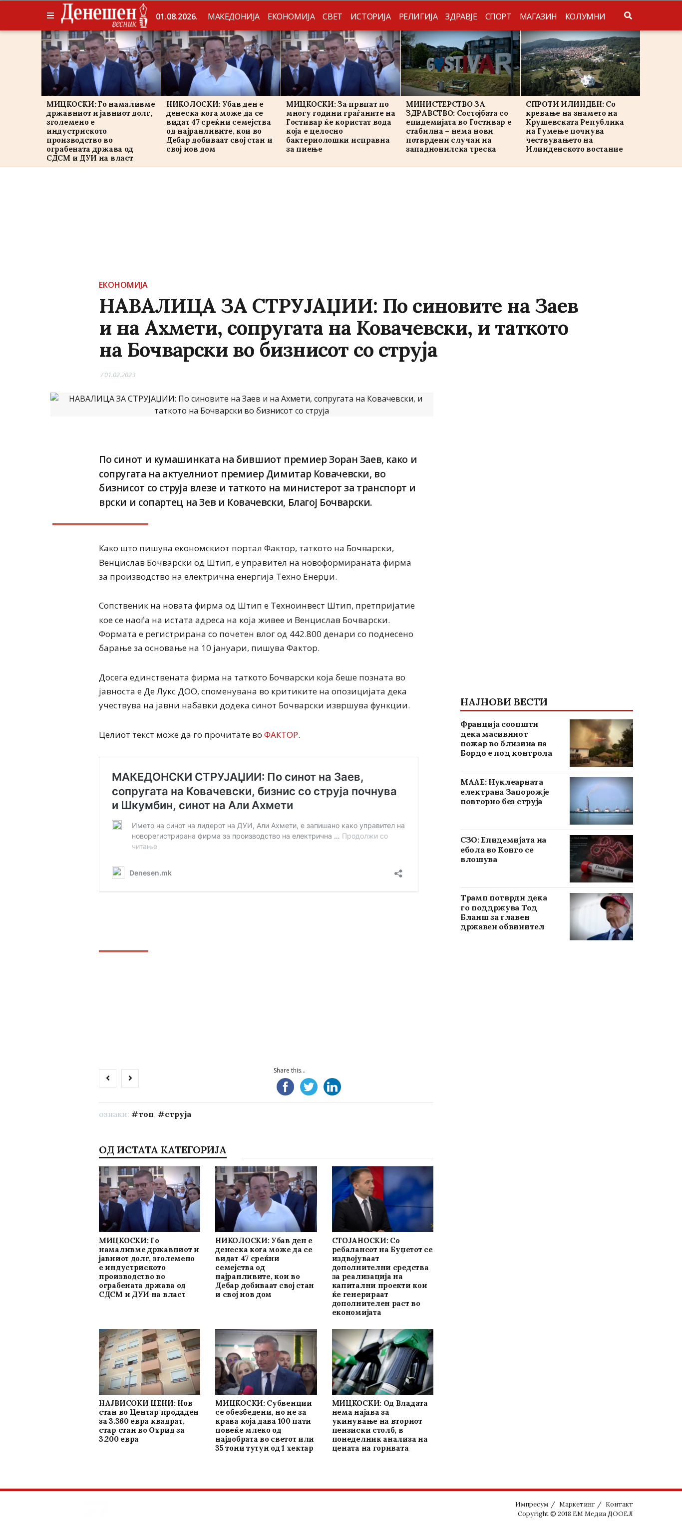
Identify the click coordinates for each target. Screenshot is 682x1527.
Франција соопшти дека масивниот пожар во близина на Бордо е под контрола (506, 738)
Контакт (619, 1504)
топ (146, 1114)
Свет (332, 16)
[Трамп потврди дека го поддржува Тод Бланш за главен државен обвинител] (601, 916)
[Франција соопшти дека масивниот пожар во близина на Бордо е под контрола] (601, 743)
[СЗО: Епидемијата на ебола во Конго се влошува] (601, 858)
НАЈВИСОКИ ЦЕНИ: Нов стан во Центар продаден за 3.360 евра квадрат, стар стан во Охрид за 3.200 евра (149, 1421)
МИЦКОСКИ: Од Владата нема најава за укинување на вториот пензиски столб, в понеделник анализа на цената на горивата (380, 1425)
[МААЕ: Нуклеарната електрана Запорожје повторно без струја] (601, 801)
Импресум (531, 1504)
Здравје (461, 16)
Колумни (585, 16)
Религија (418, 16)
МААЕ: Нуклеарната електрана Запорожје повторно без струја (504, 791)
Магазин (538, 16)
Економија (291, 16)
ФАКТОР (281, 734)
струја (178, 1114)
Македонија (234, 16)
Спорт (498, 16)
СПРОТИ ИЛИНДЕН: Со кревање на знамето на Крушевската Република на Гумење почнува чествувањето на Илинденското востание (575, 126)
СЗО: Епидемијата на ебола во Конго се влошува (503, 849)
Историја (370, 16)
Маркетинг (577, 1504)
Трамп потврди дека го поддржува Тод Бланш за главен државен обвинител (503, 911)
